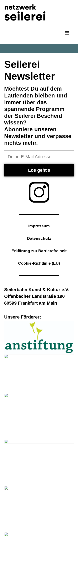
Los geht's (39, 170)
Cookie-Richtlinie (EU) (39, 263)
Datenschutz (39, 238)
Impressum (39, 226)
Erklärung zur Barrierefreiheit (39, 251)
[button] (67, 32)
